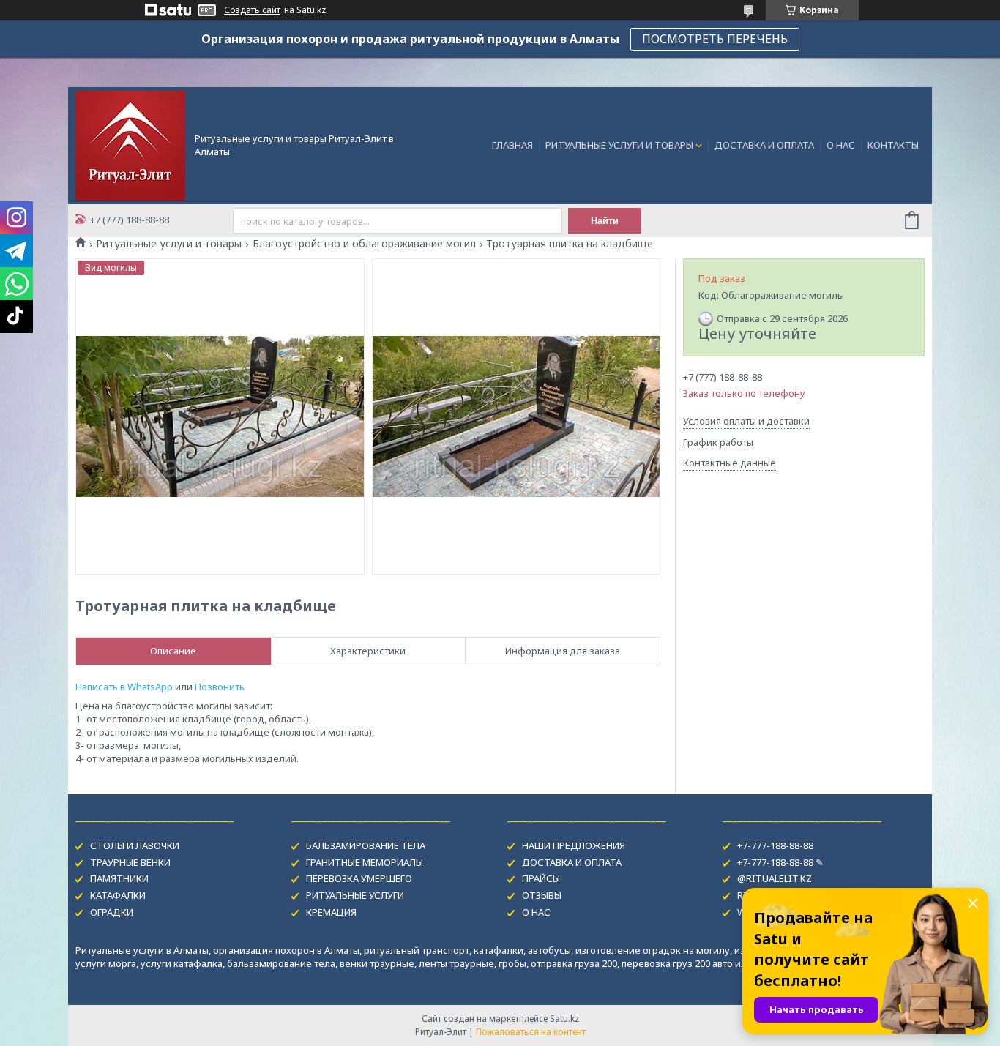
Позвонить (220, 686)
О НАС (841, 145)
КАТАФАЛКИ (118, 895)
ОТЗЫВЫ (541, 895)
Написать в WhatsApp (124, 686)
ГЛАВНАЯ (512, 145)
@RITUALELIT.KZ (774, 878)
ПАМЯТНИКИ (119, 878)
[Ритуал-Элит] (130, 144)
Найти (605, 220)
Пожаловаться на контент (531, 1032)
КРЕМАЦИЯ (331, 912)
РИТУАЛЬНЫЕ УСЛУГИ (355, 895)
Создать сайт (252, 10)
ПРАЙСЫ (541, 878)
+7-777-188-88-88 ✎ (780, 862)
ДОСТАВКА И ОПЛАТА (764, 145)
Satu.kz (564, 1018)
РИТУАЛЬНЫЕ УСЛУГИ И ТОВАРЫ (619, 145)
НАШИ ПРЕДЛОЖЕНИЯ (573, 845)
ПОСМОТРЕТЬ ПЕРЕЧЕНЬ (715, 39)
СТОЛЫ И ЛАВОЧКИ (134, 845)
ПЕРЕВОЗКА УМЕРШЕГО (359, 878)
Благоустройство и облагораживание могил (364, 243)
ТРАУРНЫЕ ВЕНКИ (130, 862)
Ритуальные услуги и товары (169, 243)
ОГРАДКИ (111, 912)
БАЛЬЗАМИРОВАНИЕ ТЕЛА (365, 845)
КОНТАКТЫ (893, 145)
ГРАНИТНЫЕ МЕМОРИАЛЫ (364, 862)
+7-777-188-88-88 (775, 845)
